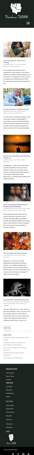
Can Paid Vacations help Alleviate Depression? (16, 109)
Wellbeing (16, 66)
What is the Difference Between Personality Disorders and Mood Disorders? (15, 205)
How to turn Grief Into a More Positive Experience (14, 61)
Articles (24, 64)
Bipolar (5, 210)
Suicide (11, 66)
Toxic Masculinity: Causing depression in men (16, 300)
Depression (6, 66)
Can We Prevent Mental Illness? (13, 358)
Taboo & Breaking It (21, 303)
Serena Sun (8, 301)
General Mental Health (15, 113)
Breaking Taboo (9, 64)
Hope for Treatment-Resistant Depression (15, 253)
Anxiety (24, 208)
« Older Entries (7, 326)
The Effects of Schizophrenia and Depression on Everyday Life (16, 157)
